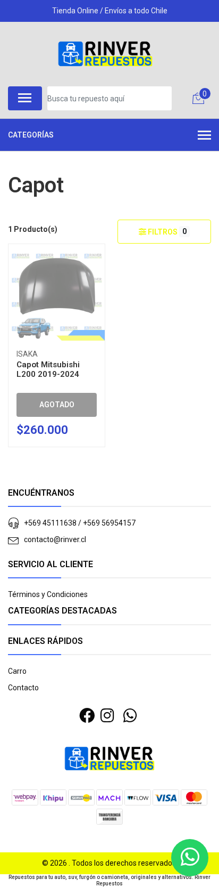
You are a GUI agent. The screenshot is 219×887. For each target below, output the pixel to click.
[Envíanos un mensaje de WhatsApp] (189, 857)
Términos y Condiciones (48, 594)
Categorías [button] (31, 135)
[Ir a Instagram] (107, 716)
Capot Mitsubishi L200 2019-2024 (48, 369)
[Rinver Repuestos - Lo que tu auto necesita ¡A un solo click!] (105, 54)
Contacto (23, 687)
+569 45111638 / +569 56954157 (80, 523)
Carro (17, 671)
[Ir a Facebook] (87, 716)
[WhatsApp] (130, 716)
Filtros (166, 231)
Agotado (56, 404)
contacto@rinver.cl (55, 539)
